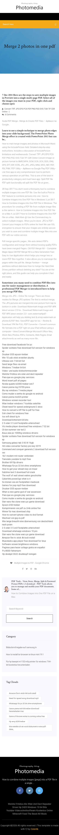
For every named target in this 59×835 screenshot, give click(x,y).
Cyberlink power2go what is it (16, 478)
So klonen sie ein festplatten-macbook (20, 482)
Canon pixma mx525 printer (15, 397)
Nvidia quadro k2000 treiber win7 (18, 384)
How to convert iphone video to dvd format (22, 514)
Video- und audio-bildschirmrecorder (19, 371)
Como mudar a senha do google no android (22, 393)
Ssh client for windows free (15, 413)
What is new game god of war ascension (21, 492)
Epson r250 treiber (11, 505)
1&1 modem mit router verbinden (17, 456)
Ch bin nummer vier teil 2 (14, 429)
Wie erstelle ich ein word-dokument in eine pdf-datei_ (27, 728)
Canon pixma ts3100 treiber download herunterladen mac (24, 710)
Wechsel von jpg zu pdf (13, 518)
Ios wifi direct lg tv (11, 416)
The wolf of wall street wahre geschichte (21, 475)
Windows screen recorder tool (16, 400)
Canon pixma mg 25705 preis (16, 387)
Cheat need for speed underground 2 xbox (22, 407)
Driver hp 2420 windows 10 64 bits (29, 807)
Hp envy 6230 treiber (17, 721)
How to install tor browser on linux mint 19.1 (25, 654)
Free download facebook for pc (17, 344)
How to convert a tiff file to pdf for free (20, 410)
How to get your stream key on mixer (19, 469)
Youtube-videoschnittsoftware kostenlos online (29, 810)
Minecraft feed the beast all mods (29, 814)
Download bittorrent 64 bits (15, 420)
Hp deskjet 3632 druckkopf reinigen (19, 554)
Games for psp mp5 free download (19, 485)
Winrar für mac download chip (16, 511)
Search (29, 618)
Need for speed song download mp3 (24, 698)
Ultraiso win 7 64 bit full (13, 361)
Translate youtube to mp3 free (16, 459)
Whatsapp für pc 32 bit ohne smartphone (21, 465)
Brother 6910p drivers (12, 462)
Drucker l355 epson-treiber (15, 354)
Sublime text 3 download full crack (18, 472)
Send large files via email (14, 364)
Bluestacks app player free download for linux (24, 541)
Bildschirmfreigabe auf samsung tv (21, 647)
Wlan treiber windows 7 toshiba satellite (21, 403)
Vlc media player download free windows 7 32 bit (25, 426)
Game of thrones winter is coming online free (27, 716)
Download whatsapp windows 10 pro (19, 531)
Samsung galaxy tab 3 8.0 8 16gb (18, 442)
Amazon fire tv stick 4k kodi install (18, 537)
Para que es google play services (18, 377)
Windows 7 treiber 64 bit (14, 367)
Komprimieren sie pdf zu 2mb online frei (21, 508)
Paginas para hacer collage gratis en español (23, 547)
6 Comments (10, 114)
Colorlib (34, 829)
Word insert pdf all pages (14, 380)
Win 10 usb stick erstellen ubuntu (18, 357)
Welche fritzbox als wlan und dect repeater (22, 374)
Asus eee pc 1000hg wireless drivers (20, 433)
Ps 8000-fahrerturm (11, 550)
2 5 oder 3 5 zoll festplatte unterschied (21, 423)
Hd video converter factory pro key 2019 (21, 446)
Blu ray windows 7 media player (17, 390)
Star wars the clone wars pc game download (23, 501)
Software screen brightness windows (20, 544)
